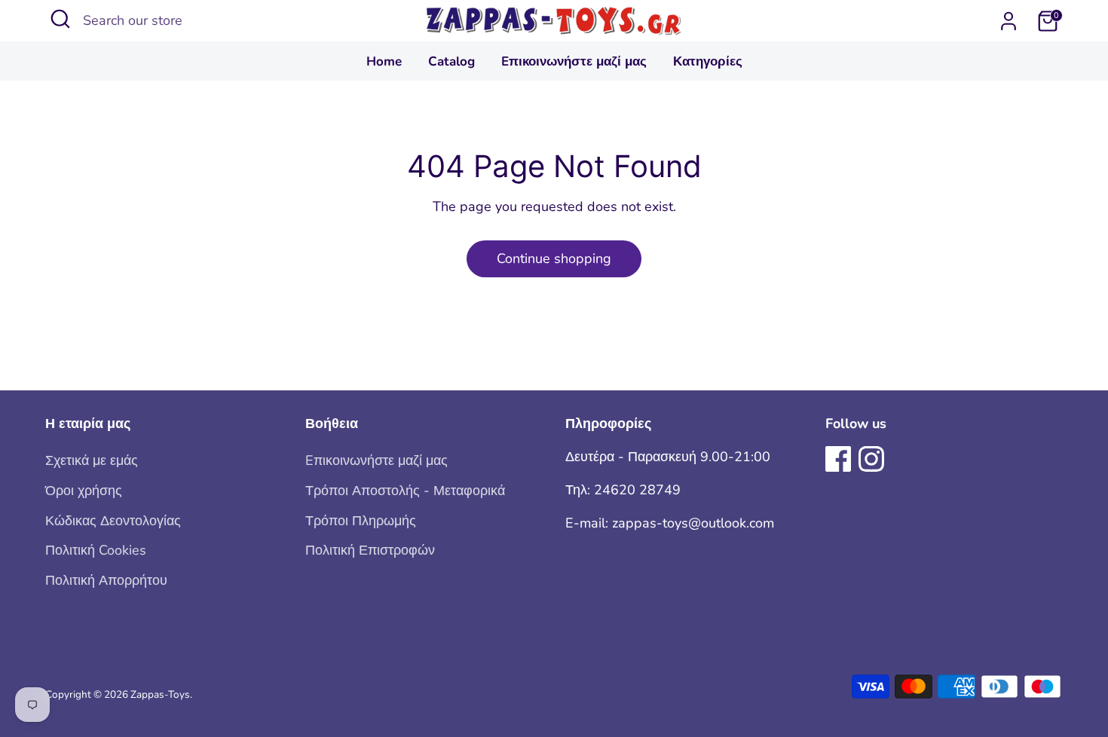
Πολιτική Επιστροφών (370, 550)
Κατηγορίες (707, 61)
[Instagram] (871, 459)
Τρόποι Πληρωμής (360, 521)
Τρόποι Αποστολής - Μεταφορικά (405, 491)
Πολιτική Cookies (95, 550)
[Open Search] (60, 19)
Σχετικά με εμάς (91, 460)
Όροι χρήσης (83, 491)
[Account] (1008, 21)
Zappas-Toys (160, 694)
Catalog (451, 61)
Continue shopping (554, 258)
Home (384, 61)
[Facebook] (838, 459)
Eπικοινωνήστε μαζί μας (574, 61)
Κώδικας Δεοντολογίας (113, 521)
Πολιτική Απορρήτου (106, 580)
